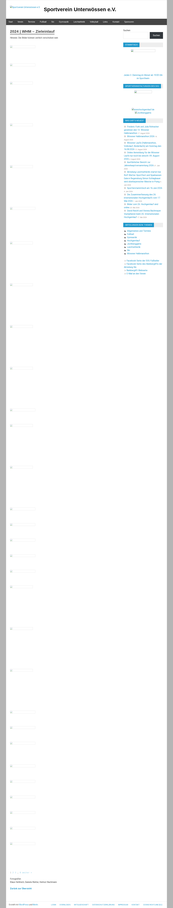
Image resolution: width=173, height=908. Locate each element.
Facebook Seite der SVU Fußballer (143, 260)
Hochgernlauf (133, 240)
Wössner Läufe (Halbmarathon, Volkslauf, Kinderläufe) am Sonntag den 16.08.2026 (142, 146)
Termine (31, 22)
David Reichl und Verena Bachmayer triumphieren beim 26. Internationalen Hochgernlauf (142, 213)
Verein (20, 22)
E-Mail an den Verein (136, 273)
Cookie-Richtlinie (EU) (152, 905)
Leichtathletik (79, 22)
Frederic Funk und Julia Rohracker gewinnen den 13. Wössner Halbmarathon (141, 129)
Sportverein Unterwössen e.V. (80, 9)
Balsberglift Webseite (137, 270)
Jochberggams (134, 244)
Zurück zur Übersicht (21, 888)
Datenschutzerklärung (103, 905)
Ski (52, 22)
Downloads (65, 905)
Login (53, 905)
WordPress (24, 905)
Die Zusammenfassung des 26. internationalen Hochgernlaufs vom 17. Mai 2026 (142, 197)
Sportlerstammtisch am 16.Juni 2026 (144, 188)
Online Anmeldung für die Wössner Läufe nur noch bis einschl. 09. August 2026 (141, 155)
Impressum (123, 905)
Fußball (43, 22)
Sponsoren (129, 22)
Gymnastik (64, 22)
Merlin (35, 905)
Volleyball (94, 22)
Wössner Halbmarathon (138, 253)
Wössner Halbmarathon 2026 (140, 136)
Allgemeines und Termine (139, 231)
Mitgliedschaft (81, 905)
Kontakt (116, 22)
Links (105, 22)
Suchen (126, 30)
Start (11, 22)
